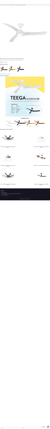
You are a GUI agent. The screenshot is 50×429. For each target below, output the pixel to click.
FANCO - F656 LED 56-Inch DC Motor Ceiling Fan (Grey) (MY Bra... (41, 147)
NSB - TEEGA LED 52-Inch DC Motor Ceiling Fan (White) (17, 4)
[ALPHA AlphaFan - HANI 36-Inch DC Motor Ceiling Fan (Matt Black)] (8, 157)
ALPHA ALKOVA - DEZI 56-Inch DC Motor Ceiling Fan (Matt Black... (41, 184)
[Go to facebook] (48, 427)
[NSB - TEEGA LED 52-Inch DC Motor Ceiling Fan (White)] (25, 32)
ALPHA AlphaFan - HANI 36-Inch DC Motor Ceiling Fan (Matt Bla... (8, 166)
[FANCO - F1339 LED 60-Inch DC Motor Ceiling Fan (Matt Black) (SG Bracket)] (8, 138)
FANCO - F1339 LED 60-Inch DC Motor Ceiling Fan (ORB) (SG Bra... (8, 184)
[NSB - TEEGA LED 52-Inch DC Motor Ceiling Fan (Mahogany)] (4, 69)
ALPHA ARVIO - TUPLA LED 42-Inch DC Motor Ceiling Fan (41, 165)
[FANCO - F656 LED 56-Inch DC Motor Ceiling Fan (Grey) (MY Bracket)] (41, 138)
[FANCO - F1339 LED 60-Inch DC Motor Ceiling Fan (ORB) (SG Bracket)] (8, 176)
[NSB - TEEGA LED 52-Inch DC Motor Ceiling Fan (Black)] (20, 69)
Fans (8, 4)
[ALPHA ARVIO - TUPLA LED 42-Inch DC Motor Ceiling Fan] (41, 157)
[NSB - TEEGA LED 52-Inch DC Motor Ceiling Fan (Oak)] (12, 69)
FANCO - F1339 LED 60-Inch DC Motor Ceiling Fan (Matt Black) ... (8, 147)
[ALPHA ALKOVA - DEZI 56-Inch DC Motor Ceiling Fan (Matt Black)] (41, 176)
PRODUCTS (5, 4)
